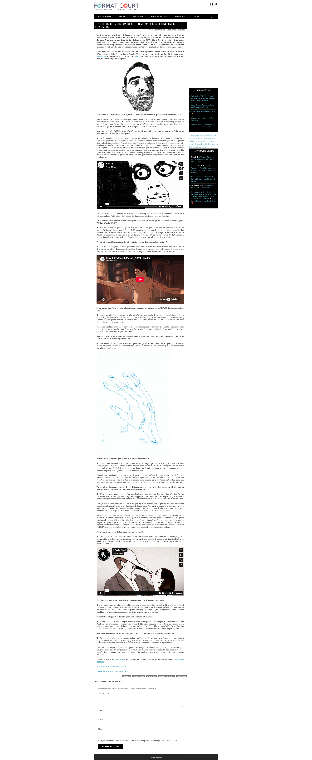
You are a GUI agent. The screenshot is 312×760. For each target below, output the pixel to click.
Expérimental (211, 138)
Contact (196, 16)
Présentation (197, 29)
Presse (194, 36)
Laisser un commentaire (175, 30)
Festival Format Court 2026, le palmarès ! (202, 187)
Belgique (198, 144)
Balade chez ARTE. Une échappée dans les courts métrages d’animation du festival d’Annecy (203, 98)
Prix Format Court (200, 141)
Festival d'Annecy (139, 676)
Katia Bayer (161, 30)
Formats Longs (138, 16)
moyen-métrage (203, 147)
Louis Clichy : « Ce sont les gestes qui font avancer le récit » (202, 106)
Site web (101, 729)
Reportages (196, 59)
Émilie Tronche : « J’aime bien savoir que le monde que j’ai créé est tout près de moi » (203, 169)
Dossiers (195, 53)
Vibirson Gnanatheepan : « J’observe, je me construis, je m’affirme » (203, 159)
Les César (204, 138)
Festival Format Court (159, 16)
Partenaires (196, 39)
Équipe (194, 33)
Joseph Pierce (151, 676)
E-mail (101, 720)
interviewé (101, 56)
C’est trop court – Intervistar (201, 177)
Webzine (122, 16)
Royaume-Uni (214, 144)
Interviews (196, 56)
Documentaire (193, 147)
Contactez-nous (156, 757)
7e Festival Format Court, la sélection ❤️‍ (203, 201)
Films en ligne (180, 16)
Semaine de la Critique (166, 676)
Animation (126, 676)
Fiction (191, 141)
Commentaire (103, 693)
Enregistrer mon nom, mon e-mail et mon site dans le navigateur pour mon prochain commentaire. (137, 741)
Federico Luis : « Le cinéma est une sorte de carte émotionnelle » (203, 126)
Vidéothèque (181, 676)
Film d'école (205, 144)
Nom (100, 710)
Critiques (195, 50)
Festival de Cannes (195, 138)
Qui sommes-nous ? (104, 16)
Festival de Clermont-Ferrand (198, 135)
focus (137, 56)
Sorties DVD (196, 62)
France (191, 144)
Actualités (196, 47)
